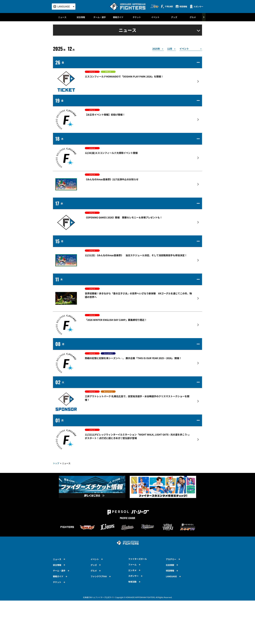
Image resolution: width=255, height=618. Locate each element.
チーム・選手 (99, 17)
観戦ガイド (118, 17)
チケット (137, 17)
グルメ (193, 17)
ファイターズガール (137, 558)
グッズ (174, 17)
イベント (155, 17)
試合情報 (81, 17)
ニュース (62, 17)
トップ (56, 463)
